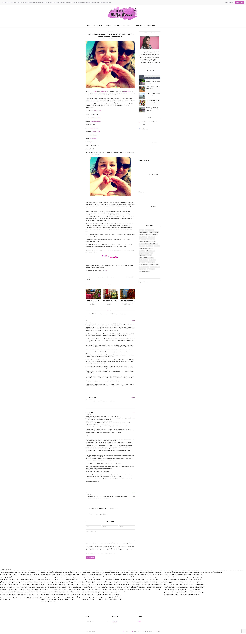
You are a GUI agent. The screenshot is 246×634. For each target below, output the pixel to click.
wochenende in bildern (144, 271)
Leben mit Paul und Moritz (95, 117)
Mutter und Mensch (96, 131)
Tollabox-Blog (126, 91)
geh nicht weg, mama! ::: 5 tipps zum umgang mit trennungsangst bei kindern (153, 81)
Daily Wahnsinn (143, 236)
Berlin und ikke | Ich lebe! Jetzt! (100, 514)
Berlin (156, 232)
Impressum (114, 622)
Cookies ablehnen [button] (229, 2)
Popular (141, 75)
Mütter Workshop (110, 277)
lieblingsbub (142, 255)
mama (151, 257)
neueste (147, 262)
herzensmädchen (143, 248)
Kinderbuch (142, 250)
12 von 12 (141, 229)
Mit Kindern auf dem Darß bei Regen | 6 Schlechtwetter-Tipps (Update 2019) (152, 109)
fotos (146, 243)
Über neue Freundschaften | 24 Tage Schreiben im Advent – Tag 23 (110, 302)
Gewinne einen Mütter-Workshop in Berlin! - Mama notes (106, 508)
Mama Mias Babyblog (93, 128)
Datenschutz (114, 621)
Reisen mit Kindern (143, 264)
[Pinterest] (132, 277)
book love (108, 25)
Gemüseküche (149, 246)
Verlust (157, 266)
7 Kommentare (114, 39)
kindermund (142, 252)
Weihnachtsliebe (151, 269)
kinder (150, 248)
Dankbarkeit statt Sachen (145, 239)
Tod (147, 266)
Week (148, 77)
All (155, 77)
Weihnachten (142, 269)
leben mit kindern (139, 25)
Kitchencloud (103, 91)
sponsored (142, 266)
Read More (149, 66)
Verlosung (89, 279)
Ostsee (152, 262)
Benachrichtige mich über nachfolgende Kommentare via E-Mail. (101, 554)
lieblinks (149, 255)
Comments (146, 75)
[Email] (134, 277)
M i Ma (94, 91)
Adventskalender (149, 229)
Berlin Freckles (93, 135)
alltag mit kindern (143, 232)
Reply (133, 320)
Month (151, 77)
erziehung (153, 241)
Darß (153, 239)
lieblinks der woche (144, 257)
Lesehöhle (149, 252)
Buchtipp (154, 234)
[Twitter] (129, 277)
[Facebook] (127, 277)
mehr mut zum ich (99, 277)
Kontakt (122, 28)
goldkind (156, 246)
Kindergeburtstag (150, 250)
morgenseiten (152, 259)
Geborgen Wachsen (98, 110)
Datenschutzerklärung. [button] (106, 2)
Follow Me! (123, 589)
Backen (151, 232)
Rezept (151, 264)
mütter (141, 262)
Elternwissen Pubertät (144, 241)
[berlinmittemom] (123, 13)
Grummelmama (93, 138)
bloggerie (110, 31)
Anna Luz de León (103, 270)
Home (88, 25)
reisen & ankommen (127, 25)
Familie (141, 243)
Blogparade (89, 277)
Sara (87, 320)
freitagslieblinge (153, 243)
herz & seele (117, 25)
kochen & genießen (151, 25)
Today (144, 77)
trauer (152, 266)
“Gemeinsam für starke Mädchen (93, 102)
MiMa (87, 493)
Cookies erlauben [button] (239, 2)
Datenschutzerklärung (125, 549)
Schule (156, 264)
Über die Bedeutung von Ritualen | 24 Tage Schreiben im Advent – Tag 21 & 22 (127, 302)
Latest (151, 75)
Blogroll (139, 621)
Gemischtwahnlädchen (96, 121)
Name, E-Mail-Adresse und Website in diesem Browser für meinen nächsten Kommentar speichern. (109, 543)
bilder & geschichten (97, 25)
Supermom (91, 142)
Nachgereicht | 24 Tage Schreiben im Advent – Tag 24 (93, 302)
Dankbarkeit (151, 236)
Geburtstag (142, 246)
